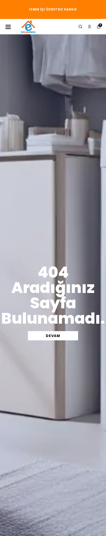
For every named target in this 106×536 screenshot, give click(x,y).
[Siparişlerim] (89, 27)
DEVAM (53, 335)
